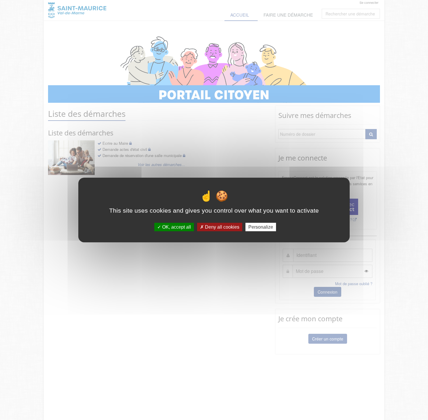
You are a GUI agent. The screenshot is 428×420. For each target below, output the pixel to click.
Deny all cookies (221, 227)
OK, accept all (176, 227)
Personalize (260, 227)
